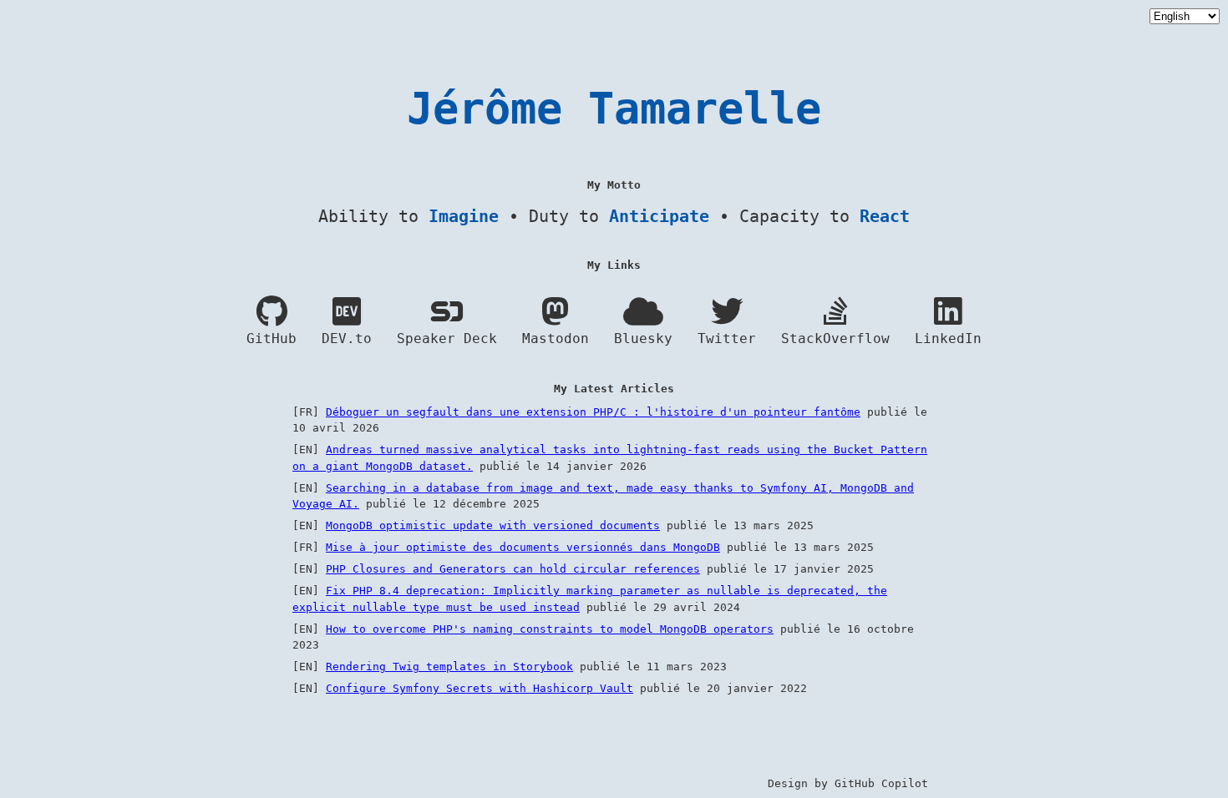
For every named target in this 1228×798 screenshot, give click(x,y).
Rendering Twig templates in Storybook (449, 666)
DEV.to (347, 338)
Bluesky (643, 338)
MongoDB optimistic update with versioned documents (493, 525)
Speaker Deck (447, 338)
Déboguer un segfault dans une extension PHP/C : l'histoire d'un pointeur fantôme (593, 412)
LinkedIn (948, 338)
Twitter (727, 338)
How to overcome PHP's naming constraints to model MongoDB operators (550, 629)
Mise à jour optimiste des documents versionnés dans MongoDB (523, 547)
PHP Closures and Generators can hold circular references (513, 569)
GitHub (271, 338)
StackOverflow (835, 338)
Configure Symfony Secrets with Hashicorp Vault (479, 688)
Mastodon (555, 338)
